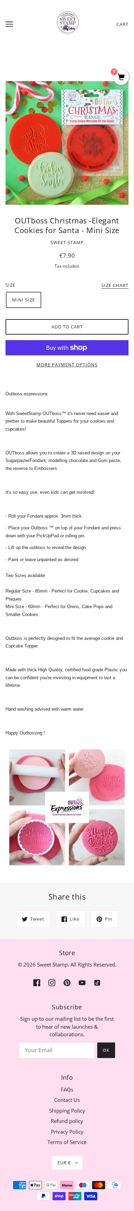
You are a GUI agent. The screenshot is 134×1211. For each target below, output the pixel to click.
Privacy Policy (67, 1131)
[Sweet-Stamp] (67, 23)
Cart (122, 24)
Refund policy (67, 1120)
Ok (106, 1050)
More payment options (67, 365)
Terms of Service (67, 1141)
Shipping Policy (67, 1110)
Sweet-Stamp (67, 242)
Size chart (115, 285)
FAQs (67, 1089)
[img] (36, 982)
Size (10, 285)
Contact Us (67, 1099)
